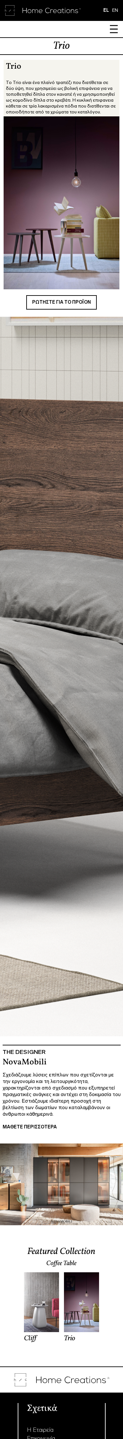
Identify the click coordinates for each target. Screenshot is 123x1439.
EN (115, 10)
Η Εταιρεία (40, 1430)
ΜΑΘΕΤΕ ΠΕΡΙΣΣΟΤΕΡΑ (30, 1127)
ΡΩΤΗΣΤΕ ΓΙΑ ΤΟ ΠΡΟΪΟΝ (61, 302)
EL (106, 10)
